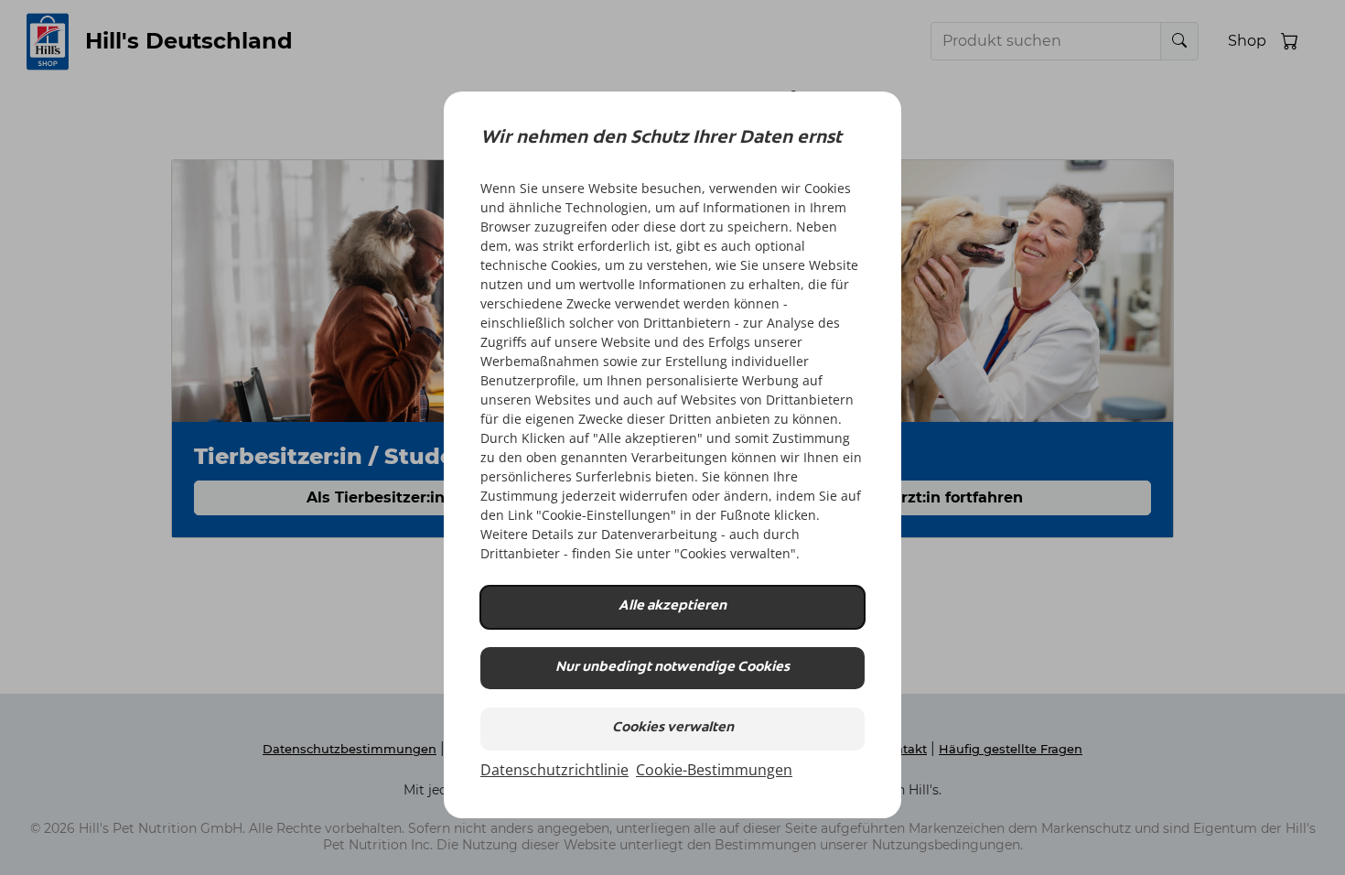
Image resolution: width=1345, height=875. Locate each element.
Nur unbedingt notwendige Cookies (672, 668)
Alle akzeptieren (672, 606)
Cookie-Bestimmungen (714, 770)
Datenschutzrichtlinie (554, 770)
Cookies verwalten (673, 728)
